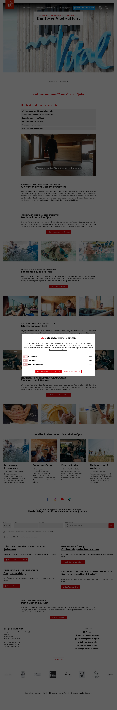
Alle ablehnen (55, 372)
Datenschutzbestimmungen (70, 348)
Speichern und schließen (71, 372)
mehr (90, 356)
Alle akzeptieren (42, 372)
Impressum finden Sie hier (58, 350)
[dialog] (58, 355)
